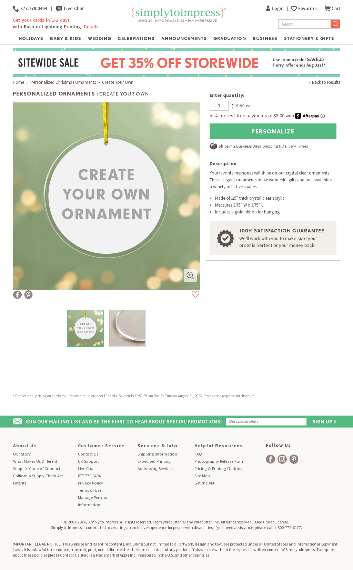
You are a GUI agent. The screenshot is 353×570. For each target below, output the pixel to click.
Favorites (308, 8)
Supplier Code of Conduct (36, 468)
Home (18, 82)
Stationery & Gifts (309, 38)
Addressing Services (155, 468)
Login (278, 8)
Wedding (99, 38)
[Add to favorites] (195, 294)
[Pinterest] (28, 294)
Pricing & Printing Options (218, 468)
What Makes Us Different (35, 461)
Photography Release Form (219, 461)
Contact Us (88, 454)
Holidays (31, 38)
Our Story (22, 454)
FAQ (198, 454)
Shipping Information (157, 454)
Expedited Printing (154, 461)
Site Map (202, 475)
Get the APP (204, 483)
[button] (190, 275)
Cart (336, 8)
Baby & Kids (65, 38)
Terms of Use (89, 490)
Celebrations (136, 38)
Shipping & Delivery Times (285, 146)
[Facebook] (17, 294)
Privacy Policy (90, 483)
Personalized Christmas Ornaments (63, 82)
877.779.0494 (33, 8)
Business (265, 38)
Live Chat (73, 8)
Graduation (229, 38)
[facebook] (270, 459)
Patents (19, 483)
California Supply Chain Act (38, 475)
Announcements (184, 38)
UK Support (88, 461)
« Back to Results (324, 82)
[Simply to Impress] (178, 21)
